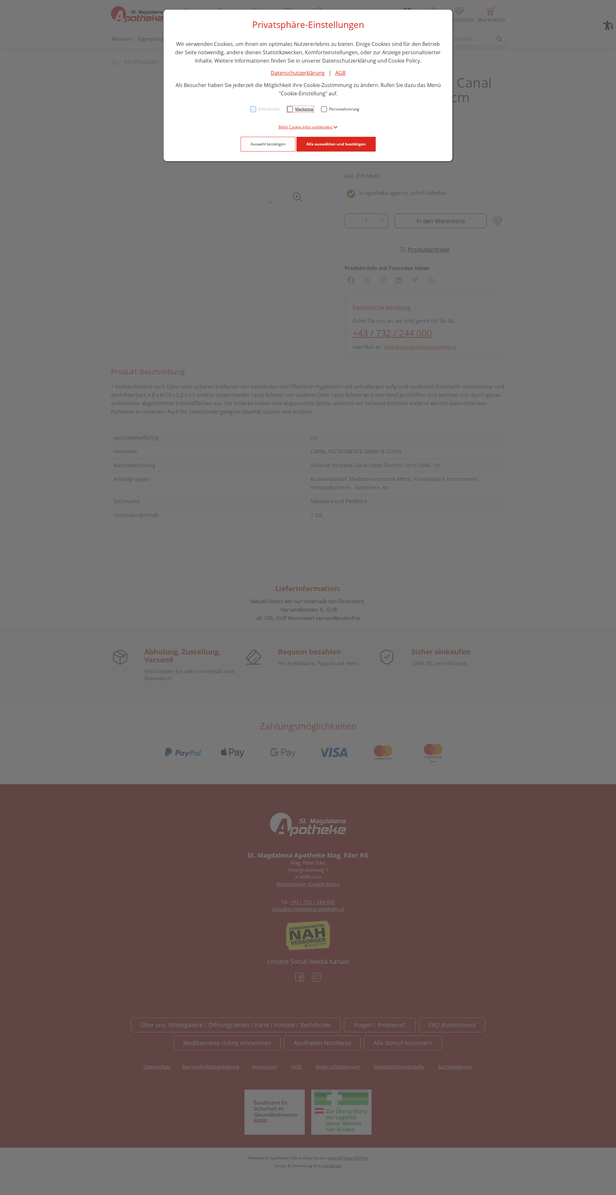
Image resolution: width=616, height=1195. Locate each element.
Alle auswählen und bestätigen (336, 144)
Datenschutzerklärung (298, 72)
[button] (308, 127)
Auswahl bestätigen (268, 144)
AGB (340, 72)
